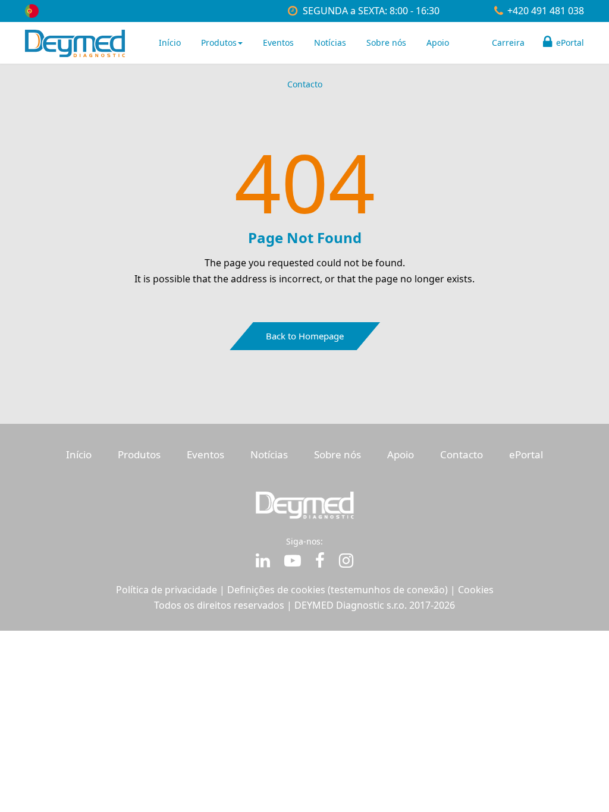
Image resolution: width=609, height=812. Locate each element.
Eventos (278, 42)
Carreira (508, 42)
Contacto (304, 84)
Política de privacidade (166, 589)
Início (170, 42)
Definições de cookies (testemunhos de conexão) (337, 589)
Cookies (476, 589)
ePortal (569, 42)
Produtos (219, 42)
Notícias (330, 42)
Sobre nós (386, 42)
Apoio (437, 42)
